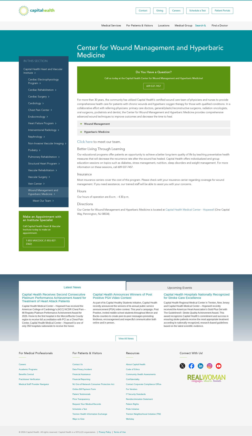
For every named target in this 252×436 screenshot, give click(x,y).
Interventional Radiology (42, 130)
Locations (163, 25)
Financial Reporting (81, 379)
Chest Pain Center (38, 110)
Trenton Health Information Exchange (89, 414)
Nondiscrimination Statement (139, 399)
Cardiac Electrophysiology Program (43, 81)
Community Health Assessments (141, 374)
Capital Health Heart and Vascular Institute (42, 71)
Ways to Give (78, 419)
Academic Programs (28, 369)
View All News (126, 338)
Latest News (72, 287)
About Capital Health (135, 364)
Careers (176, 10)
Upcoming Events (179, 287)
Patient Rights (132, 404)
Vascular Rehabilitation (41, 170)
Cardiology (34, 103)
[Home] (36, 10)
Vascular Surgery (37, 177)
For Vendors (131, 389)
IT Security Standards (136, 394)
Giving (159, 10)
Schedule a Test (197, 10)
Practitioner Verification (29, 379)
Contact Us (77, 364)
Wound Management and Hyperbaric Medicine (43, 192)
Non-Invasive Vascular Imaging (46, 143)
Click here (85, 142)
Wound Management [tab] (97, 123)
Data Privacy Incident (82, 369)
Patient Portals (222, 10)
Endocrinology (36, 116)
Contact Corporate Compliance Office (143, 384)
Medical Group (183, 25)
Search (199, 25)
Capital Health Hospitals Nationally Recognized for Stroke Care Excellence (197, 296)
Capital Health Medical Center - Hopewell (190, 209)
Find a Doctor (220, 25)
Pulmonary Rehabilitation (42, 156)
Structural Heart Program (42, 163)
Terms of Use (120, 432)
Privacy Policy (105, 432)
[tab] (72, 286)
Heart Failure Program (41, 123)
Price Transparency (81, 399)
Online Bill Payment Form (84, 389)
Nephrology (35, 136)
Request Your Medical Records (86, 404)
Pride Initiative (132, 409)
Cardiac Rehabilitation (41, 89)
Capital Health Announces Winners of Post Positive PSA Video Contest (122, 296)
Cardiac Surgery (37, 96)
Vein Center (35, 183)
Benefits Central (26, 374)
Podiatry (33, 150)
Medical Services (111, 25)
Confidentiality (132, 379)
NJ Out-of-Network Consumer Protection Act (93, 384)
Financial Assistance (81, 374)
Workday (130, 419)
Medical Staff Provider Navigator (34, 384)
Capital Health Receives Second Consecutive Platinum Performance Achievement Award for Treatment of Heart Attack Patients (54, 298)
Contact (143, 10)
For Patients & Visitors (139, 25)
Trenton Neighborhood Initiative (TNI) (143, 414)
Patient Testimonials (81, 394)
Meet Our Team (42, 200)
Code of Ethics (133, 369)
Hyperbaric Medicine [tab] (97, 132)
